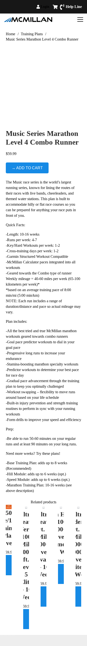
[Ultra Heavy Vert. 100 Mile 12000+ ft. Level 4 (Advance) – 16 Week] (43, 508)
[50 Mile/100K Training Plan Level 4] (9, 507)
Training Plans (32, 34)
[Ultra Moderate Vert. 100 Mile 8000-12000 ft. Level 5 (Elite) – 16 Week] (78, 508)
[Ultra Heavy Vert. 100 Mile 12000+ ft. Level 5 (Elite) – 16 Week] (26, 508)
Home (10, 34)
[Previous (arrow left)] (1, 640)
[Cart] (55, 7)
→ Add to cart (27, 168)
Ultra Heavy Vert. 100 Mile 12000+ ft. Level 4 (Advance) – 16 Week (44, 544)
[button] (51, 7)
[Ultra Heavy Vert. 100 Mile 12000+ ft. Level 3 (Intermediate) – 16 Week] (61, 508)
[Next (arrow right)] (5, 640)
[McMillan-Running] (28, 19)
